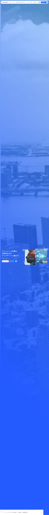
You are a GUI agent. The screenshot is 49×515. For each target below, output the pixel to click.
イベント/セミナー (28, 2)
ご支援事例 (17, 2)
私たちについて (10, 2)
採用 (31, 2)
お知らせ (24, 2)
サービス (14, 2)
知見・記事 (20, 2)
